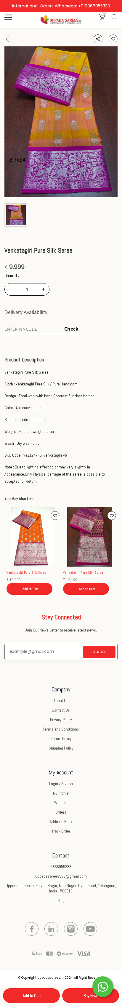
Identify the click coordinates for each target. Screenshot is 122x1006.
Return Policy (61, 738)
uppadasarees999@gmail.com (61, 876)
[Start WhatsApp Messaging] (102, 986)
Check (71, 329)
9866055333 (61, 866)
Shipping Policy (61, 748)
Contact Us (61, 710)
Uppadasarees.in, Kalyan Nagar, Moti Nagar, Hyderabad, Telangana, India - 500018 (61, 888)
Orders (60, 812)
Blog (61, 900)
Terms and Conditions (61, 729)
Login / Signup (61, 783)
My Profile (61, 793)
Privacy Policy (61, 719)
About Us (61, 700)
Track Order (61, 831)
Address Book (61, 821)
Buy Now (90, 995)
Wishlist (61, 802)
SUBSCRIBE (99, 652)
